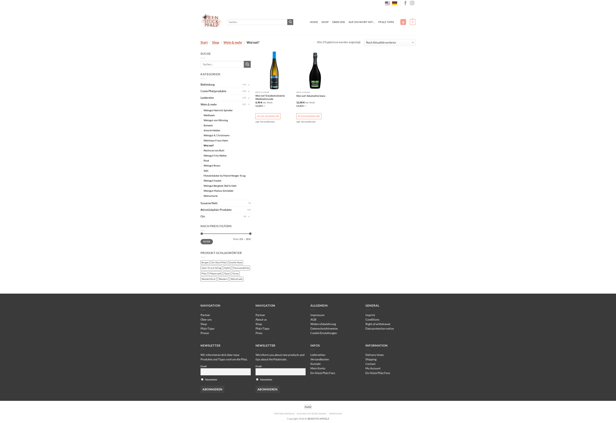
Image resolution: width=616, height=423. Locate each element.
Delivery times (374, 355)
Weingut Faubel (212, 180)
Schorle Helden (212, 130)
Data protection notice (379, 328)
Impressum (317, 315)
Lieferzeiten (317, 355)
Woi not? (209, 145)
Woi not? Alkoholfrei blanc (310, 95)
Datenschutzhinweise (324, 328)
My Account (373, 368)
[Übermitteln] (290, 22)
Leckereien (207, 97)
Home (314, 21)
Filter (206, 241)
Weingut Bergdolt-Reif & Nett (220, 185)
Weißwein (209, 115)
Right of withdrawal (377, 324)
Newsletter (211, 379)
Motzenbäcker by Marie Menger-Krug (224, 175)
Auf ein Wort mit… (362, 21)
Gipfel (227, 267)
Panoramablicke (241, 267)
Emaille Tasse (235, 262)
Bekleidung (208, 84)
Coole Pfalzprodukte (213, 91)
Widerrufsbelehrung (323, 324)
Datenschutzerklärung (312, 413)
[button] (403, 22)
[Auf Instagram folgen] (412, 3)
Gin (203, 216)
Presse (205, 333)
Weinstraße (236, 279)
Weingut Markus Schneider (219, 190)
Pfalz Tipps (386, 21)
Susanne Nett (209, 203)
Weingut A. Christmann (217, 135)
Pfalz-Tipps (207, 328)
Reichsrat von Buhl (214, 150)
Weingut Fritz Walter (215, 155)
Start (204, 42)
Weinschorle (211, 195)
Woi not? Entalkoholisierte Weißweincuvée (270, 97)
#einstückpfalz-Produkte (216, 209)
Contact (370, 364)
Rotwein (208, 125)
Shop (325, 21)
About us (261, 319)
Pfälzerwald (215, 273)
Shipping (370, 359)
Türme (235, 273)
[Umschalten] (249, 85)
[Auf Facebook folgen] (405, 3)
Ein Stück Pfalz (219, 262)
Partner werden (284, 413)
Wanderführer (208, 279)
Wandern (223, 279)
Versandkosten (319, 359)
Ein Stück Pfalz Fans (322, 373)
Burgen (205, 262)
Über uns (338, 21)
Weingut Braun (212, 165)
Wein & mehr (232, 42)
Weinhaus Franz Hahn (216, 140)
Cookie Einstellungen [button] (323, 333)
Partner (205, 315)
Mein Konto (317, 368)
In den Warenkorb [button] (268, 116)
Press (259, 333)
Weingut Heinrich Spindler (218, 110)
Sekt (206, 170)
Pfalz (203, 273)
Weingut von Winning (216, 120)
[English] (387, 3)
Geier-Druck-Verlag (211, 267)
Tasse (226, 273)
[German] (394, 3)
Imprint (370, 315)
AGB (313, 319)
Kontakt (315, 364)
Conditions (372, 319)
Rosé (206, 160)
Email (204, 366)
